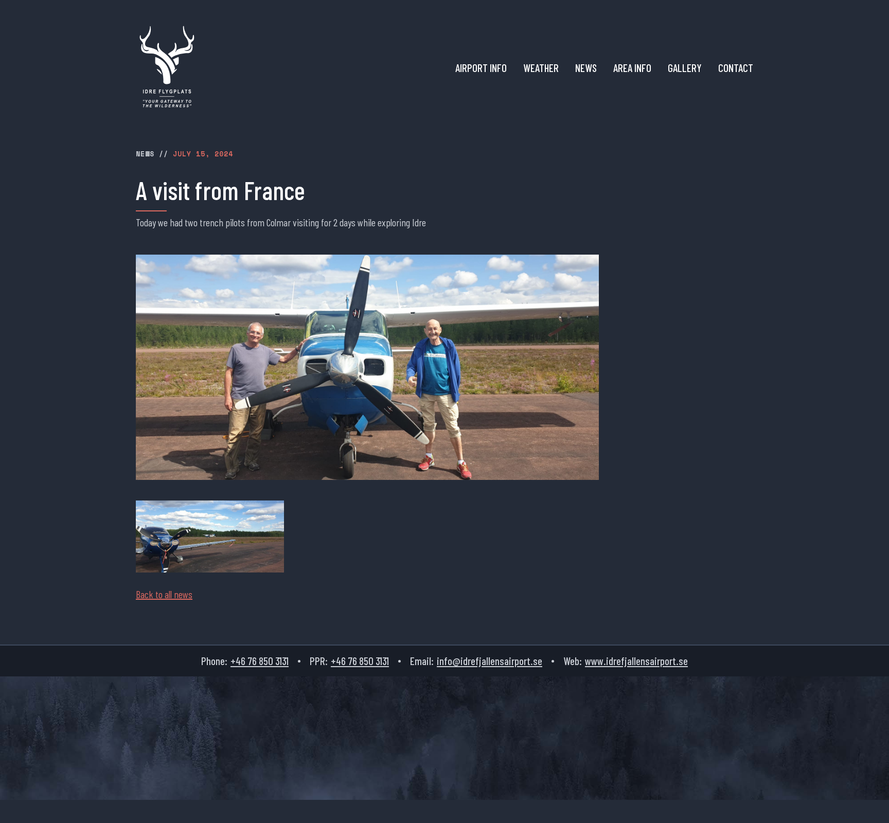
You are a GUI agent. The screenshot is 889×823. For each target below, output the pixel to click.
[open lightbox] (210, 536)
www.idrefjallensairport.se (636, 660)
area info (632, 68)
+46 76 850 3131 (259, 660)
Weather (541, 68)
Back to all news (164, 594)
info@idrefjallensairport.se (489, 660)
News (586, 68)
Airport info (481, 68)
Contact (735, 68)
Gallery (685, 68)
